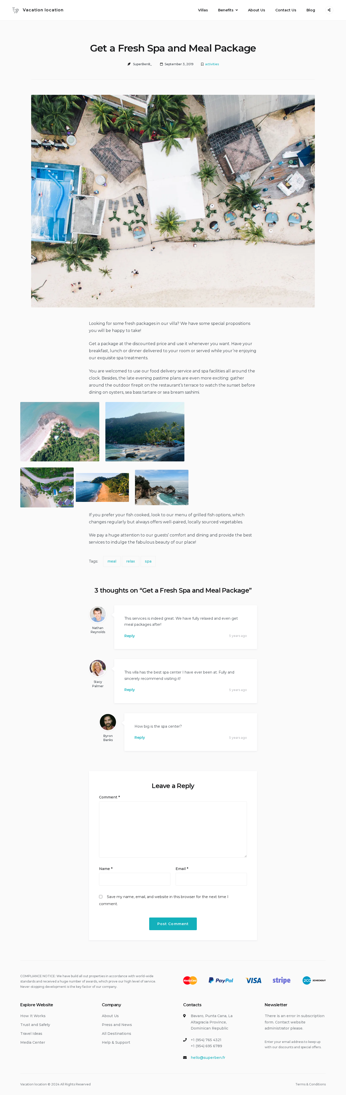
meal (111, 561)
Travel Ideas (31, 1033)
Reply (129, 636)
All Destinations (116, 1033)
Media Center (32, 1042)
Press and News (117, 1024)
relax (130, 561)
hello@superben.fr (208, 1057)
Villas (203, 10)
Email (182, 868)
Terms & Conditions (310, 1084)
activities (212, 64)
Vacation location (43, 10)
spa (148, 561)
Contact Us (285, 10)
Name (105, 868)
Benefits (226, 10)
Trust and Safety (35, 1024)
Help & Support (116, 1042)
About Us (256, 10)
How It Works (33, 1016)
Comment (109, 797)
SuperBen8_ (142, 64)
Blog (310, 10)
